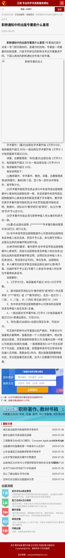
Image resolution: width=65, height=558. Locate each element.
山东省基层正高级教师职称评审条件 (22, 451)
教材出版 (18, 545)
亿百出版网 (19, 15)
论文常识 (34, 545)
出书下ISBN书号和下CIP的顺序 (19, 468)
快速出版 (43, 545)
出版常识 (30, 15)
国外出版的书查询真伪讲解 (17, 435)
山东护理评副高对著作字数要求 (19, 457)
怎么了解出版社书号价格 (16, 473)
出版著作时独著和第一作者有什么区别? (23, 446)
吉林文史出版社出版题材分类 (18, 479)
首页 (12, 545)
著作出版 (26, 545)
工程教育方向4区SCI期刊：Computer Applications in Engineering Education (33, 440)
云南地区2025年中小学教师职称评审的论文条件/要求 (30, 462)
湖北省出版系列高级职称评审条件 (20, 429)
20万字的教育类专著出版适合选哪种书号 (25, 397)
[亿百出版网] (4, 3)
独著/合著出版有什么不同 (19, 400)
